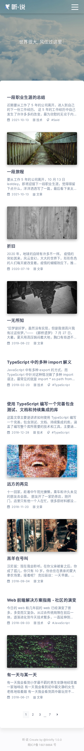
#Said (55, 120)
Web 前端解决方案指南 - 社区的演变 (42, 600)
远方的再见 (17, 484)
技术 (39, 120)
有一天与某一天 (22, 674)
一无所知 (15, 320)
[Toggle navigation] (75, 6)
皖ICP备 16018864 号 (42, 745)
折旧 (11, 246)
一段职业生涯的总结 (26, 97)
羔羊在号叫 (17, 558)
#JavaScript (61, 623)
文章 (39, 194)
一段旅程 (15, 171)
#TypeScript (61, 385)
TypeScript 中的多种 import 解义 (39, 362)
